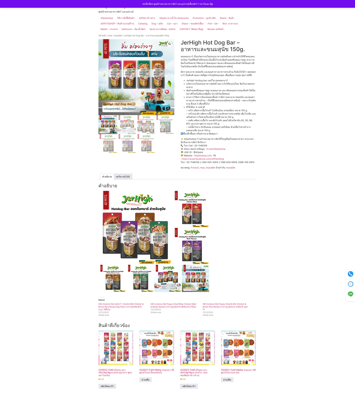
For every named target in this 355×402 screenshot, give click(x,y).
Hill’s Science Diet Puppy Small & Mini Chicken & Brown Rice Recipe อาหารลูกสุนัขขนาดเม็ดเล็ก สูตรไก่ (225, 307)
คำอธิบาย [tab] (107, 176)
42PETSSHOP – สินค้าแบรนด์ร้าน (117, 23)
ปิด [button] (211, 3)
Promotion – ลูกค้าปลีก (204, 18)
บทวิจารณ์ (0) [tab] (123, 176)
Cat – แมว (172, 23)
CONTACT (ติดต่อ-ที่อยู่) (191, 29)
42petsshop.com (203, 155)
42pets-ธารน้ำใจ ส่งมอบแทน (174, 18)
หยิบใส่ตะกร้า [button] (107, 386)
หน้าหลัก (102, 35)
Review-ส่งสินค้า (215, 29)
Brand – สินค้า (227, 18)
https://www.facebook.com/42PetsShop (203, 158)
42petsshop (107, 18)
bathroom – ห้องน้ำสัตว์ (133, 29)
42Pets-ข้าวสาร (147, 18)
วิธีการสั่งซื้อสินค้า (126, 18)
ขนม (110, 35)
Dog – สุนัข (157, 23)
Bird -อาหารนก (230, 23)
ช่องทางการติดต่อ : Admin (162, 29)
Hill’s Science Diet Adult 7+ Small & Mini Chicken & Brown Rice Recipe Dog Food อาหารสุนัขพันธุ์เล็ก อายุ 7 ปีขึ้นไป (121, 307)
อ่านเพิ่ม (145, 379)
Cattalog (142, 23)
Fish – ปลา (213, 23)
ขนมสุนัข (118, 35)
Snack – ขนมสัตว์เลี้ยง (193, 23)
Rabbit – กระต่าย (109, 29)
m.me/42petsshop (215, 148)
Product (195, 167)
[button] (169, 43)
